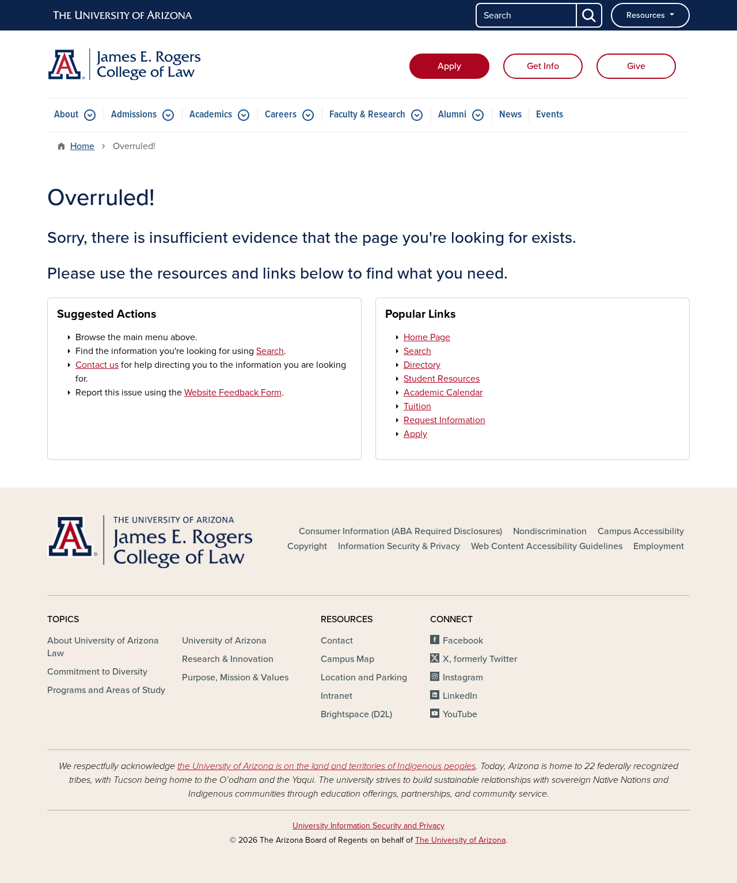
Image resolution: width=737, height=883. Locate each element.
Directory (422, 365)
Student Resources (442, 379)
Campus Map (347, 659)
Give (636, 66)
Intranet (336, 696)
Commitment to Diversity (97, 672)
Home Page (427, 337)
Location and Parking (364, 677)
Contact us (97, 365)
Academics (210, 114)
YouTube (460, 714)
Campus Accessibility (641, 531)
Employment (658, 546)
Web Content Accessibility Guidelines (546, 546)
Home (82, 146)
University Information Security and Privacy (368, 826)
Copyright (307, 546)
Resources (646, 15)
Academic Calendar (443, 392)
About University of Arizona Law (103, 647)
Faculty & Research (367, 114)
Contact (337, 640)
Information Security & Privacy (399, 546)
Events (549, 114)
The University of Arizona (460, 840)
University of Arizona (224, 640)
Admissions (134, 114)
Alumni (452, 114)
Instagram (463, 677)
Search (270, 351)
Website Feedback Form (233, 392)
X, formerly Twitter (480, 659)
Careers (281, 114)
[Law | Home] (149, 64)
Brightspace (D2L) (356, 714)
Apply (449, 66)
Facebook (463, 640)
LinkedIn (460, 696)
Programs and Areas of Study (106, 690)
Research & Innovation (227, 659)
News (510, 114)
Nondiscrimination (550, 531)
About (66, 114)
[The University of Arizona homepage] (123, 15)
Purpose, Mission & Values (235, 677)
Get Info (543, 66)
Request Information (444, 420)
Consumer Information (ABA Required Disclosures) (400, 531)
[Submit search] (589, 15)
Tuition (417, 406)
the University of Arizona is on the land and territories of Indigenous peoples (326, 766)
